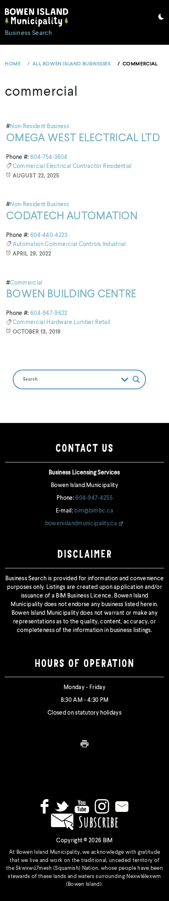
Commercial (26, 283)
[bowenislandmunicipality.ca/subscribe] (84, 821)
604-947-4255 (93, 498)
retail (102, 322)
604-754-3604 (49, 157)
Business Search (29, 33)
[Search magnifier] (136, 379)
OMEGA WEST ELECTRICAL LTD (83, 138)
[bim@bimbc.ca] (121, 806)
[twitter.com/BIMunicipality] (62, 806)
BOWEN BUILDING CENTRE (71, 294)
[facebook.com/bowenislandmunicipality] (44, 806)
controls (91, 244)
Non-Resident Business (39, 126)
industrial (114, 244)
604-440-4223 (49, 235)
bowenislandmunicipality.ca (81, 523)
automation (29, 244)
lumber (84, 322)
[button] (161, 18)
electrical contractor (74, 166)
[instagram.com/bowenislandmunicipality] (102, 806)
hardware (60, 322)
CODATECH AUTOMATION (71, 216)
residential (117, 166)
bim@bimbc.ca (93, 511)
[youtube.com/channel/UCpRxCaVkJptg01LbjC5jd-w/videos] (82, 806)
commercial (30, 166)
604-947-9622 (49, 313)
